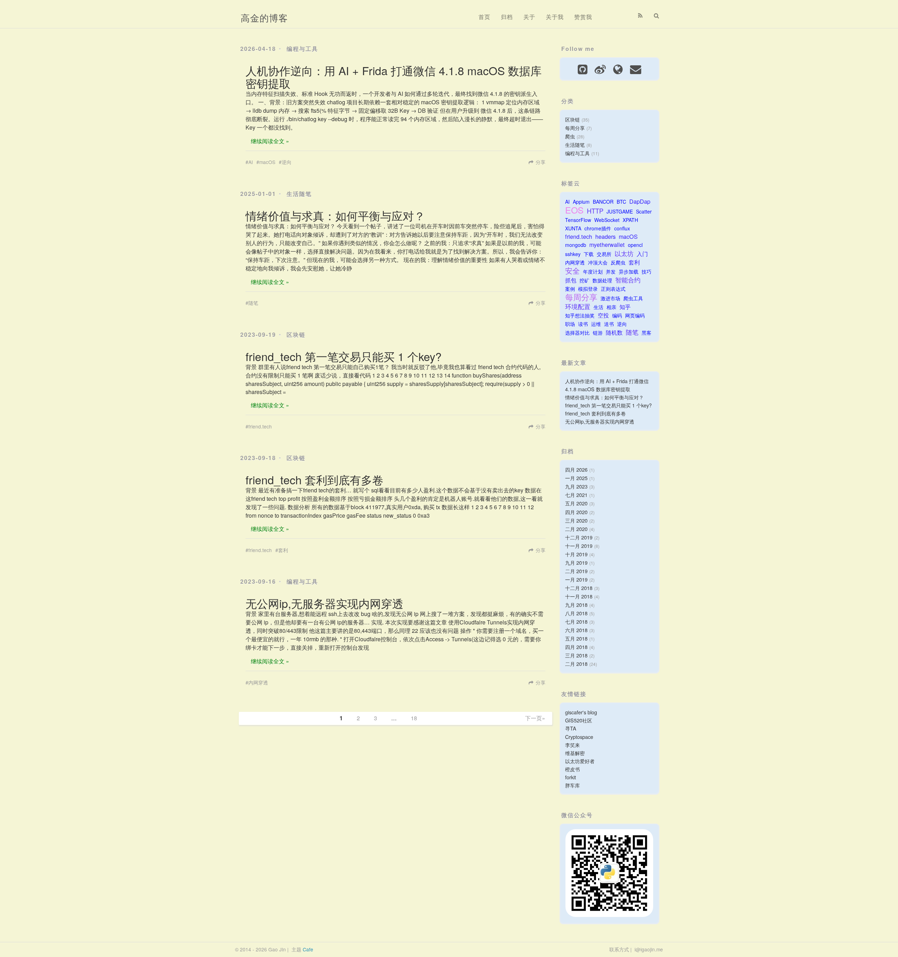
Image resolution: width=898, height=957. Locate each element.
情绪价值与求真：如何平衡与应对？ (335, 215)
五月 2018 (576, 638)
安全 (572, 271)
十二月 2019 (578, 537)
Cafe (308, 949)
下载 (589, 253)
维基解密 (575, 752)
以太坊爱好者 (580, 761)
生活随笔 (299, 194)
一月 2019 (576, 579)
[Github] (582, 68)
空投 (603, 315)
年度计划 (593, 271)
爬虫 (570, 136)
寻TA (570, 728)
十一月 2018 (578, 596)
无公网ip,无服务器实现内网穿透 (324, 603)
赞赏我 (583, 17)
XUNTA (573, 228)
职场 (570, 323)
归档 (507, 17)
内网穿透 (258, 682)
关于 (529, 17)
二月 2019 (576, 571)
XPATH (630, 219)
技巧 (646, 271)
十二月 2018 (578, 587)
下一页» (535, 718)
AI (250, 161)
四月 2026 (576, 469)
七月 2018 (576, 621)
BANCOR (603, 201)
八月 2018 (576, 613)
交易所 (604, 253)
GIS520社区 (578, 720)
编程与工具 (302, 49)
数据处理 (602, 280)
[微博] (600, 68)
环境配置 (577, 306)
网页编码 (635, 315)
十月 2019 (576, 554)
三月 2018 (576, 655)
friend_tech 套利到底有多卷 (314, 479)
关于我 (555, 17)
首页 (484, 17)
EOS (574, 210)
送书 (609, 323)
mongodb (575, 244)
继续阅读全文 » (270, 141)
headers (605, 236)
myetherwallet (607, 245)
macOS (267, 161)
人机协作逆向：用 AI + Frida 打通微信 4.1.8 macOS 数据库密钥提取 (394, 76)
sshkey (573, 253)
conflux (622, 228)
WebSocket (606, 219)
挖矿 (584, 280)
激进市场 (610, 298)
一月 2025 (576, 477)
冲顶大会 (598, 262)
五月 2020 (576, 503)
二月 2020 (576, 528)
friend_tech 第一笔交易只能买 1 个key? (344, 356)
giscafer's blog (581, 712)
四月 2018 (576, 646)
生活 (598, 306)
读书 (583, 323)
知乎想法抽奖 (580, 315)
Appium (581, 201)
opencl (635, 244)
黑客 (646, 332)
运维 (596, 323)
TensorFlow (578, 219)
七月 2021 (576, 494)
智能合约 (628, 280)
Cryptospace (579, 736)
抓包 (570, 280)
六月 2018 (576, 630)
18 (414, 718)
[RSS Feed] (640, 15)
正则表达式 (613, 288)
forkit (570, 777)
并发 (611, 271)
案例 (570, 288)
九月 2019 (576, 562)
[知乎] (618, 68)
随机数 (614, 332)
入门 (642, 254)
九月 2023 (576, 486)
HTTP (595, 211)
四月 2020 (576, 512)
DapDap (639, 201)
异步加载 (628, 271)
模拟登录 (588, 288)
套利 (283, 549)
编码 (617, 315)
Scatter (644, 211)
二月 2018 (576, 663)
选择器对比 (577, 332)
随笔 (253, 302)
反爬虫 (618, 262)
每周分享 (575, 127)
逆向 (286, 161)
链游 (598, 332)
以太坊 (624, 253)
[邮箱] (635, 68)
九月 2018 (576, 604)
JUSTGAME (620, 211)
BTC (621, 201)
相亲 (611, 306)
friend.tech (260, 426)
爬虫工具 (633, 298)
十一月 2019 (578, 545)
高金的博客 (264, 17)
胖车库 (572, 785)
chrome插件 (597, 228)
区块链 (296, 334)
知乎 (625, 307)
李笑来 (572, 744)
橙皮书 (572, 769)
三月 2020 (576, 520)
